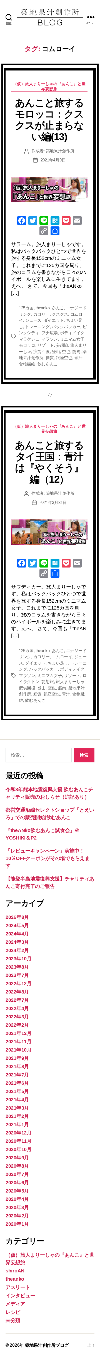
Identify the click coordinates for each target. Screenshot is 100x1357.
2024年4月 (17, 934)
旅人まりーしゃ (70, 681)
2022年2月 (17, 1025)
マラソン (49, 339)
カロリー (41, 314)
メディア (15, 1304)
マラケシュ (29, 339)
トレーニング (37, 326)
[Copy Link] (43, 231)
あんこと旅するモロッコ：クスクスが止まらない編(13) (49, 119)
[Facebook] (21, 221)
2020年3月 (17, 1207)
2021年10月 (19, 1050)
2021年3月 (17, 1108)
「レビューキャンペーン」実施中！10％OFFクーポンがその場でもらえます (48, 858)
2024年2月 (17, 950)
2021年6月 (17, 1083)
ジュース (33, 320)
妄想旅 (62, 345)
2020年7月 (17, 1174)
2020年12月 (19, 1133)
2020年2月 (17, 1216)
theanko (42, 307)
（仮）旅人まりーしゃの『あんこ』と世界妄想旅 (49, 86)
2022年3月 (17, 1016)
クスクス (60, 314)
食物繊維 (27, 364)
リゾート (46, 345)
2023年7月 (17, 975)
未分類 (13, 1320)
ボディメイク (72, 332)
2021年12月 (19, 1033)
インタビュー (20, 1295)
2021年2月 (17, 1116)
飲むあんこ (48, 364)
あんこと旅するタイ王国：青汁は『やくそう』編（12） (49, 462)
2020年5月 (17, 1191)
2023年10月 (19, 958)
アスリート (18, 1287)
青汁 (78, 357)
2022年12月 (19, 983)
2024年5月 (17, 925)
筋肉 (76, 351)
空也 (66, 351)
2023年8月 (17, 967)
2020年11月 (19, 1141)
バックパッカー (66, 326)
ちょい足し (58, 663)
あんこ (58, 307)
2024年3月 (17, 942)
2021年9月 (17, 1058)
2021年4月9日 (53, 160)
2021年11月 (19, 1041)
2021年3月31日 (53, 502)
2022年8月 (17, 992)
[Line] (43, 221)
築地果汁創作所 (60, 150)
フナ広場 (49, 332)
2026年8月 (17, 917)
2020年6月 (17, 1182)
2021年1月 (17, 1124)
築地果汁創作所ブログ (47, 1345)
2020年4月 (17, 1199)
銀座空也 (64, 357)
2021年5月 (17, 1091)
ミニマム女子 (72, 339)
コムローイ (62, 656)
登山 (56, 351)
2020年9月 (17, 1157)
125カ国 (26, 307)
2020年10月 (19, 1149)
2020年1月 (17, 1224)
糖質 (50, 357)
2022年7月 (17, 1000)
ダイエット (54, 320)
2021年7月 (17, 1075)
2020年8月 (17, 1166)
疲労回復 (41, 351)
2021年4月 (17, 1099)
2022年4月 (17, 1008)
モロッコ (27, 345)
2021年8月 (17, 1066)
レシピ (13, 1312)
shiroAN (15, 1271)
